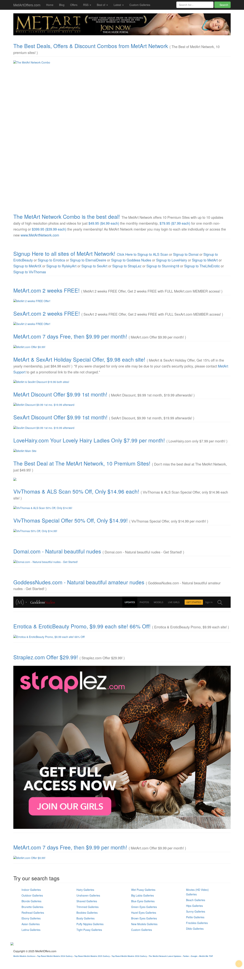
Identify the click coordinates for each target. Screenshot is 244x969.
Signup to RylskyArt (61, 265)
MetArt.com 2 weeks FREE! (46, 290)
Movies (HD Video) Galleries (197, 892)
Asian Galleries (31, 924)
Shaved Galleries (86, 901)
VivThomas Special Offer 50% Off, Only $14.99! (70, 520)
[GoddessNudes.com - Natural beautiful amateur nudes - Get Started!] (122, 602)
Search (223, 5)
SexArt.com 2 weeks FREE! (46, 313)
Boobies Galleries (87, 912)
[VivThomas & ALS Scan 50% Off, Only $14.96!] (122, 508)
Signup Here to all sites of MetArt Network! (64, 253)
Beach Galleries (195, 900)
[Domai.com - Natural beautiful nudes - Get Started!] (122, 562)
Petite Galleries (195, 917)
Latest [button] (118, 5)
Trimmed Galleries (87, 907)
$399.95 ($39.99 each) (49, 229)
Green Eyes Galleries (144, 907)
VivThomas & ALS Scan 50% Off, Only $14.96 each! (76, 491)
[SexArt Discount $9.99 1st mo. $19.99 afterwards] (122, 428)
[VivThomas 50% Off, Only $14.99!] (122, 531)
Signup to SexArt (94, 265)
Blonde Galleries (31, 901)
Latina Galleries (31, 930)
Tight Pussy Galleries (89, 930)
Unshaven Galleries (88, 895)
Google (194, 956)
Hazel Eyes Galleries (143, 912)
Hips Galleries (194, 906)
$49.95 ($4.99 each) (103, 223)
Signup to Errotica (51, 259)
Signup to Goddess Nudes (131, 259)
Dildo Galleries (195, 928)
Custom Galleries (139, 5)
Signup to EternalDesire (88, 259)
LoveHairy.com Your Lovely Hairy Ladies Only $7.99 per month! (89, 440)
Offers (73, 5)
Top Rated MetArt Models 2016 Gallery (129, 956)
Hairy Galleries (85, 890)
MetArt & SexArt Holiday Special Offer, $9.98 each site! (79, 359)
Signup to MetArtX (27, 265)
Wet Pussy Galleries (143, 890)
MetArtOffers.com (26, 4)
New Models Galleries (144, 924)
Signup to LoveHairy (171, 259)
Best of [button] (101, 5)
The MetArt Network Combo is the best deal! (66, 216)
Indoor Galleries (31, 890)
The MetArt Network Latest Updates (165, 956)
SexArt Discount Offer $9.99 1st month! (60, 417)
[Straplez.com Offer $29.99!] (122, 747)
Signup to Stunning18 (162, 265)
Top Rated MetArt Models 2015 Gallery (92, 956)
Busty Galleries (85, 918)
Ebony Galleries (31, 918)
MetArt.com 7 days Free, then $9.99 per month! (70, 336)
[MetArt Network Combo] (122, 479)
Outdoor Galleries (32, 895)
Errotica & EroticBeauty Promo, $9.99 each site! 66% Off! (82, 626)
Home (49, 5)
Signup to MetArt (205, 259)
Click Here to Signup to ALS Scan (142, 254)
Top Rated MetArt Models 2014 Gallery (55, 956)
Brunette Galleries (32, 907)
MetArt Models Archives (24, 956)
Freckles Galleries (197, 923)
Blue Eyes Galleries (143, 901)
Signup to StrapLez (126, 265)
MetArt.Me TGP (206, 956)
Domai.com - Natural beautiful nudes (57, 551)
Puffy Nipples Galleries (90, 924)
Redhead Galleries (33, 912)
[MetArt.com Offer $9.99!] (122, 347)
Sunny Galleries (195, 911)
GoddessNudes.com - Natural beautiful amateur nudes (78, 582)
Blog (61, 5)
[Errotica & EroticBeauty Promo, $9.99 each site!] (122, 637)
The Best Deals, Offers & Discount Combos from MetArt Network (90, 46)
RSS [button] (86, 5)
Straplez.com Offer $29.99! (45, 657)
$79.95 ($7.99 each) (175, 223)
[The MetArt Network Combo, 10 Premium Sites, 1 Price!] (122, 133)
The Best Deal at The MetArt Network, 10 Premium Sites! (81, 463)
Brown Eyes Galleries (144, 918)
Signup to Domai (185, 254)
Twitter (186, 956)
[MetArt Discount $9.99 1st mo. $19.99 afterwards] (122, 405)
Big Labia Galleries (142, 895)
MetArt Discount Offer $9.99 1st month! (60, 394)
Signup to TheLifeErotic (202, 265)
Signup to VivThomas (29, 271)
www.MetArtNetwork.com (40, 234)
